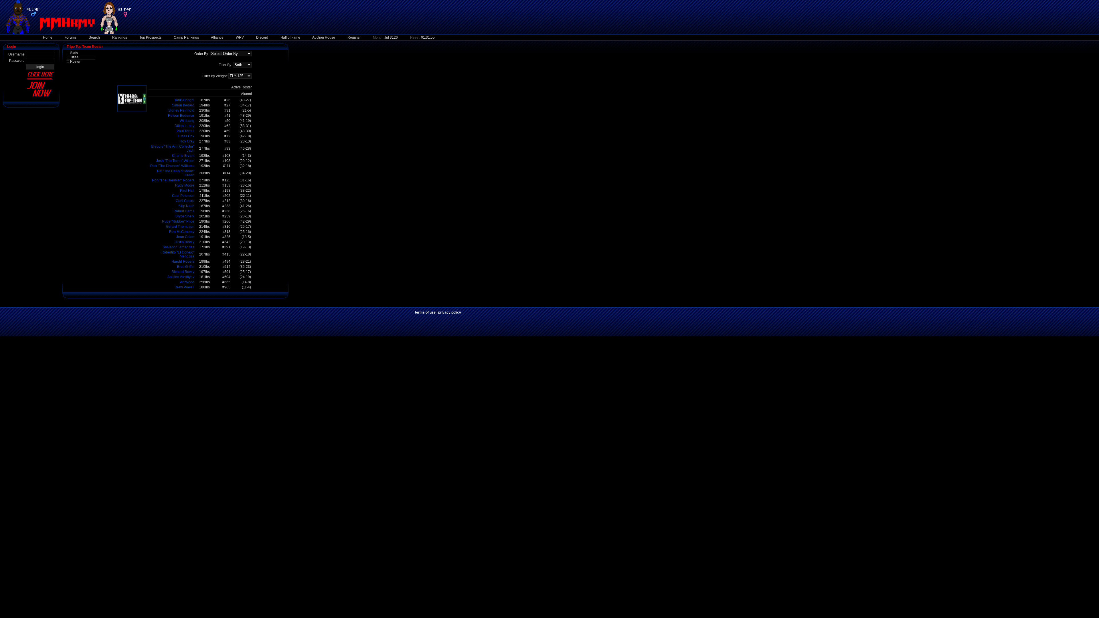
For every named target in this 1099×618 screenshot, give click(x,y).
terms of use (425, 312)
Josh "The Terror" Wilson (175, 161)
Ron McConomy (181, 232)
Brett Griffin (185, 267)
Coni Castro (185, 201)
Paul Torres (185, 131)
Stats (74, 53)
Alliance (217, 37)
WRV (240, 37)
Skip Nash (186, 206)
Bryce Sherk (184, 216)
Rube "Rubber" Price (178, 221)
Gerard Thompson (180, 227)
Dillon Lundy (184, 126)
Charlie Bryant (183, 156)
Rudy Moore (184, 185)
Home (47, 37)
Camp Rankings (186, 37)
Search (94, 37)
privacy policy (449, 312)
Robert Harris (183, 211)
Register (354, 37)
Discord (262, 37)
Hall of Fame (290, 37)
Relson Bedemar (181, 116)
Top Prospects (150, 37)
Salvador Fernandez (178, 247)
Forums (70, 37)
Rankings (119, 37)
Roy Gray (187, 141)
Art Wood (187, 282)
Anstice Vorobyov (180, 277)
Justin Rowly (184, 242)
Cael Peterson (183, 196)
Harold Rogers (182, 262)
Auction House (323, 37)
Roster (75, 62)
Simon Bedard (183, 105)
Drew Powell (184, 287)
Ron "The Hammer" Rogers (173, 180)
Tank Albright (184, 100)
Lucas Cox (186, 136)
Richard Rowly (182, 272)
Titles (74, 57)
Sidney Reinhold (181, 110)
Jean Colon (185, 237)
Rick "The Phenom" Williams (172, 166)
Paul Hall (187, 191)
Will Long (187, 121)
